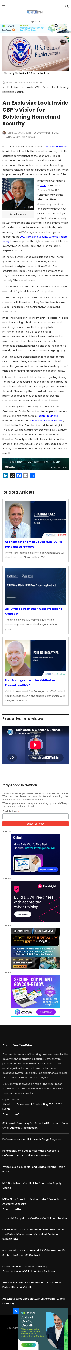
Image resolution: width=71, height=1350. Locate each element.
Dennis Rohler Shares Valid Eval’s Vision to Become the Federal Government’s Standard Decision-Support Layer (33, 1234)
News (31, 137)
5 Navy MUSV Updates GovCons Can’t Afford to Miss (34, 1218)
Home (9, 82)
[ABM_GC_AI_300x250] (42, 1329)
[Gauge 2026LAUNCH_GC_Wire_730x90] (35, 28)
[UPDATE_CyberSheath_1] (35, 948)
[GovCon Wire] (35, 12)
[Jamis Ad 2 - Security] (35, 996)
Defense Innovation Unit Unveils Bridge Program (31, 1139)
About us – (9, 1104)
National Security (28, 82)
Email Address (10, 811)
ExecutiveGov (12, 1114)
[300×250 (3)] (35, 901)
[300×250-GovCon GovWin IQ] (35, 854)
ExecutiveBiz (11, 1209)
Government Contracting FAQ (35, 1104)
